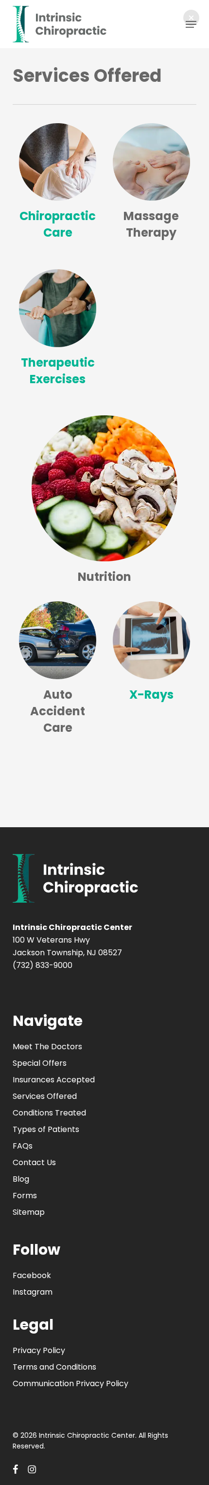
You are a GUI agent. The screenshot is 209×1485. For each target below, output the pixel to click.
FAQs (23, 1145)
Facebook (32, 1275)
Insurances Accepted (54, 1079)
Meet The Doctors (47, 1046)
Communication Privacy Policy (70, 1383)
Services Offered (45, 1096)
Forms (25, 1195)
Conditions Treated (49, 1112)
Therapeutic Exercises (58, 370)
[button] (191, 18)
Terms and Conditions (54, 1367)
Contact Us (34, 1162)
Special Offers (40, 1063)
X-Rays (151, 695)
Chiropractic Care (57, 224)
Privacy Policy (39, 1350)
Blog (21, 1179)
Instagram (32, 1292)
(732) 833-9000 (42, 965)
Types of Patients (46, 1129)
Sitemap (29, 1212)
